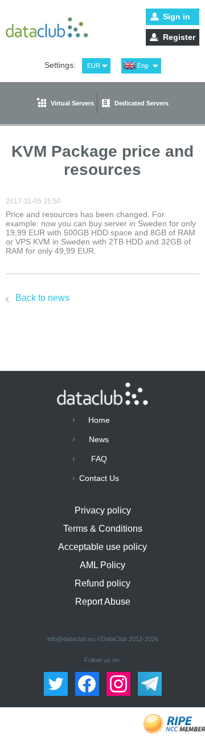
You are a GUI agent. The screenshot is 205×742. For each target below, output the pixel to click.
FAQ (99, 458)
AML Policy (102, 565)
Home (99, 420)
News (99, 439)
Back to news (42, 298)
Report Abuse (102, 601)
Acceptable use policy (102, 547)
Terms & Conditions (102, 528)
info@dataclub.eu (71, 638)
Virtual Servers (72, 103)
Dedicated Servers (141, 103)
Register (179, 37)
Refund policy (102, 583)
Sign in (176, 16)
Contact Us (99, 478)
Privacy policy (103, 510)
